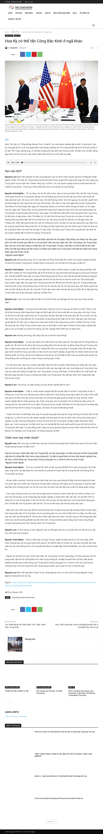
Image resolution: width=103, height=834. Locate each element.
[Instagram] (86, 1)
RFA (7, 140)
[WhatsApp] (39, 54)
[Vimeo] (93, 1)
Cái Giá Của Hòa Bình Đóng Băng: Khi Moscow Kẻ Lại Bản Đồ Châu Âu (59, 798)
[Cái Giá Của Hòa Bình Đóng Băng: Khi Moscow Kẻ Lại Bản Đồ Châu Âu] (19, 807)
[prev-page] (6, 701)
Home (7, 32)
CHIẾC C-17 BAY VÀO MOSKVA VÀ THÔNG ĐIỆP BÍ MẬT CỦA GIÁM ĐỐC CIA (61, 776)
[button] (93, 25)
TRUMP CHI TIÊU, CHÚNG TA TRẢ (17, 691)
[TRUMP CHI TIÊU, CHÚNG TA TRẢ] (20, 677)
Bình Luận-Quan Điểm (12, 687)
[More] (45, 54)
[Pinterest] (34, 54)
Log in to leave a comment (16, 716)
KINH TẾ (17, 35)
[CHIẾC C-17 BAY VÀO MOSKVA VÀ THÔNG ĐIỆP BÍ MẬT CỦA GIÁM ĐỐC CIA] (19, 785)
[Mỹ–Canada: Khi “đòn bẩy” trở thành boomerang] (51, 677)
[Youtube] (96, 1)
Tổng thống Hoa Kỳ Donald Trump (23, 597)
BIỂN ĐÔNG (15, 32)
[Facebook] (82, 1)
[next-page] (10, 701)
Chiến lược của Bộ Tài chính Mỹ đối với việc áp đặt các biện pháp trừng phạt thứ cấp (65, 732)
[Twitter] (89, 1)
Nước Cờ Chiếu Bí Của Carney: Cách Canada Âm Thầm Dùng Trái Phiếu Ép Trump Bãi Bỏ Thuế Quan (81, 693)
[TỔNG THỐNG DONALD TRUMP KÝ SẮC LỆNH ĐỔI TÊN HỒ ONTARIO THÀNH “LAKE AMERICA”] (19, 763)
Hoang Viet (14, 48)
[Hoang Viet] (6, 48)
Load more (51, 821)
